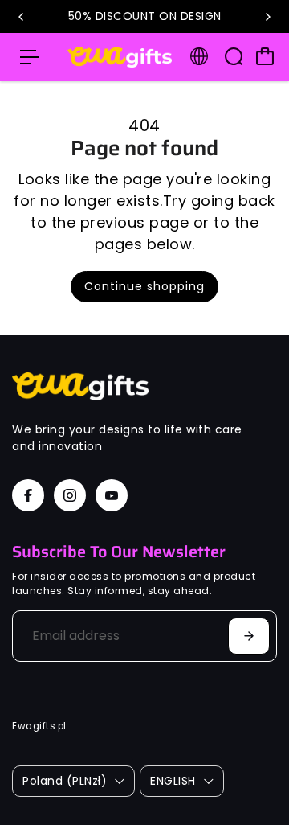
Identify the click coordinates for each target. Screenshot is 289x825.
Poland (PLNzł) (64, 781)
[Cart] (265, 56)
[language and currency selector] (199, 56)
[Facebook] (28, 495)
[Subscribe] (249, 636)
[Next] (267, 17)
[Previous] (21, 17)
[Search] (234, 56)
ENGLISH (173, 781)
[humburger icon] (29, 57)
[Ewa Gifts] (119, 57)
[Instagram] (70, 495)
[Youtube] (112, 495)
